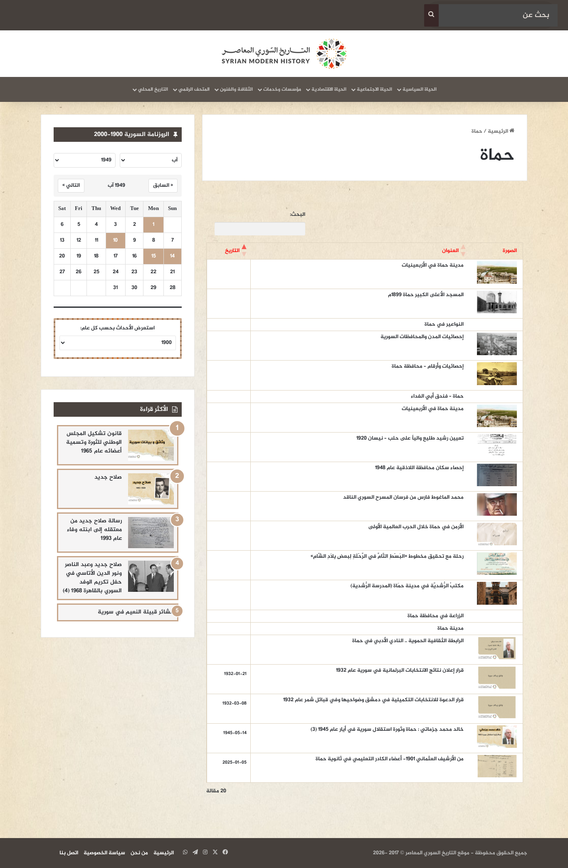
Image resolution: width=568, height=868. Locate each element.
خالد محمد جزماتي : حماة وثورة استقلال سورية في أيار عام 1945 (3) (387, 729)
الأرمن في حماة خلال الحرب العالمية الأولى (416, 527)
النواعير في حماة (444, 324)
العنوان (450, 250)
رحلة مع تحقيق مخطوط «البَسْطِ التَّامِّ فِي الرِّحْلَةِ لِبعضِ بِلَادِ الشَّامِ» (387, 556)
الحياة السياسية (420, 89)
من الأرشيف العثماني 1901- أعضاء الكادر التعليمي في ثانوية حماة (390, 759)
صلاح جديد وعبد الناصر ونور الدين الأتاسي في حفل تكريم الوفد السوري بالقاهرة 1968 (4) (92, 578)
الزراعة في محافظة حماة (435, 616)
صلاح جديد (108, 477)
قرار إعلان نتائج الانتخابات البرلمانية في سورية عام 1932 (400, 670)
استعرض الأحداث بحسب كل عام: (117, 328)
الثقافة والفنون (236, 89)
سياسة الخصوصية (104, 853)
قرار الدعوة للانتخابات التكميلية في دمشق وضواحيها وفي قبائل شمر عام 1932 (373, 700)
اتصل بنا (68, 853)
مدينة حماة (450, 628)
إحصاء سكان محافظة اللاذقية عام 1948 (419, 467)
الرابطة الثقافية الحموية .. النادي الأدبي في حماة (408, 640)
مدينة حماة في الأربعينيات (432, 265)
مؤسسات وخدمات (282, 89)
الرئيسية (498, 131)
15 (153, 256)
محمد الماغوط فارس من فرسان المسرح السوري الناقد (403, 497)
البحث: (297, 214)
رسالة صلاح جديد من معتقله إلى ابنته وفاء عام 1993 (94, 529)
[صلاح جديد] (151, 488)
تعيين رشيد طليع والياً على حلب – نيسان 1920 (410, 438)
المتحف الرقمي (194, 89)
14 (172, 256)
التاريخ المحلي (153, 89)
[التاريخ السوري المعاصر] (284, 54)
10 (115, 240)
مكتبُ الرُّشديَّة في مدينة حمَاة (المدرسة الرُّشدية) (407, 586)
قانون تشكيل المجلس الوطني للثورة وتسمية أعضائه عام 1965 (94, 442)
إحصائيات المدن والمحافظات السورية (422, 336)
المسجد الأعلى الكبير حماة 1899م (426, 294)
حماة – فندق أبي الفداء (437, 396)
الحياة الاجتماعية (374, 89)
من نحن (139, 853)
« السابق (163, 185)
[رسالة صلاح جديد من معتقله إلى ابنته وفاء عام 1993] (151, 532)
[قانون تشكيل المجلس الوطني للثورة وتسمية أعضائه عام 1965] (151, 445)
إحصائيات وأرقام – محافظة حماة (428, 366)
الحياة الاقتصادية (328, 89)
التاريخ (232, 250)
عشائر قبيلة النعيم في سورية (136, 612)
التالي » (71, 185)
